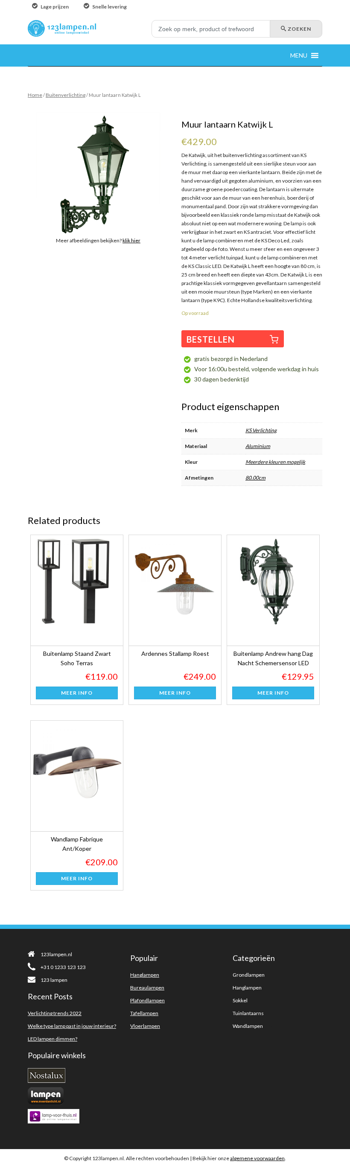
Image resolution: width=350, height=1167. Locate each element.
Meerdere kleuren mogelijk (275, 462)
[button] (298, 55)
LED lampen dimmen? (52, 1039)
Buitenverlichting (65, 95)
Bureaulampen (147, 987)
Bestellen (211, 339)
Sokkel (240, 1000)
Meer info (77, 693)
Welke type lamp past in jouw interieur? (72, 1026)
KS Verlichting (261, 430)
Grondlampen (249, 975)
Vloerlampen (145, 1026)
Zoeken (298, 29)
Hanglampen (144, 975)
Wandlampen (248, 1026)
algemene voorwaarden (257, 1158)
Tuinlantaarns (248, 1013)
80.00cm (255, 477)
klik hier (131, 240)
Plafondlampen (147, 1000)
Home (35, 95)
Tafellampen (144, 1013)
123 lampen (54, 980)
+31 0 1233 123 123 (63, 967)
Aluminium (257, 446)
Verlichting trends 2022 (55, 1013)
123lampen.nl (56, 954)
